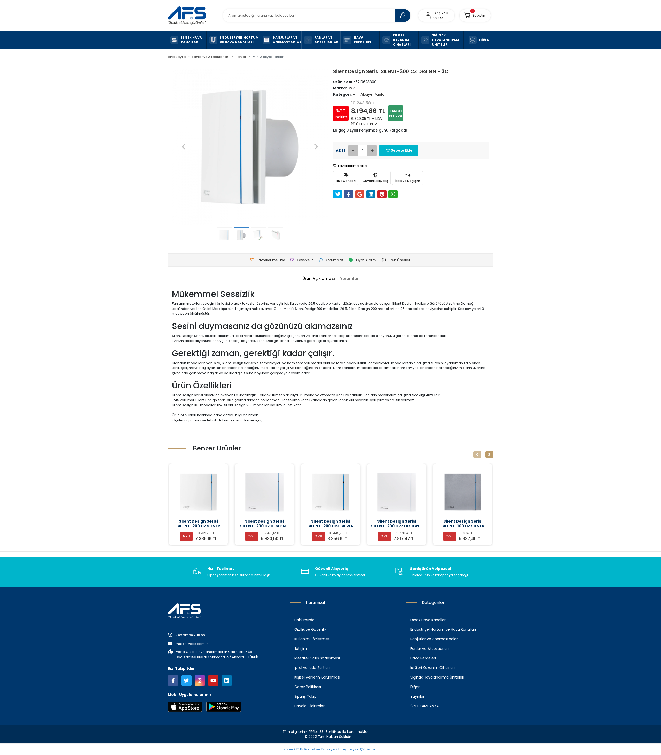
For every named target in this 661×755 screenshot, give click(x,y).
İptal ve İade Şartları (312, 667)
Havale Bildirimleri (309, 705)
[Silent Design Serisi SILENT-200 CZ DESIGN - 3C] (264, 492)
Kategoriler (433, 602)
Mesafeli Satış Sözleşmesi (317, 658)
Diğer (415, 686)
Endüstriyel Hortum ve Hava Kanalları (443, 629)
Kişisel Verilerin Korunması (317, 677)
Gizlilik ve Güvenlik (310, 629)
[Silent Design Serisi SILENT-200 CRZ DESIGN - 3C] (396, 492)
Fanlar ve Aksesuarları (429, 648)
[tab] (318, 278)
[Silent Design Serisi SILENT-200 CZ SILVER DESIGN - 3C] (198, 492)
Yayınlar (417, 696)
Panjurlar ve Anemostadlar (434, 639)
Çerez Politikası (307, 686)
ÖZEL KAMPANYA (424, 705)
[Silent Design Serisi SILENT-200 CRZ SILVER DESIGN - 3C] (330, 492)
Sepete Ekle (401, 150)
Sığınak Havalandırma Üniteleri (437, 677)
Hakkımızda (304, 619)
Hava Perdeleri (423, 658)
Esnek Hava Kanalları (428, 619)
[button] (475, 15)
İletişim (300, 648)
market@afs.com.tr (192, 643)
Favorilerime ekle (352, 165)
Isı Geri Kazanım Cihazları (432, 667)
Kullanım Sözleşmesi (312, 639)
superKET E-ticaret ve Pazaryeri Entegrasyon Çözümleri (330, 749)
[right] (489, 454)
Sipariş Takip (305, 696)
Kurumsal (315, 602)
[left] (477, 454)
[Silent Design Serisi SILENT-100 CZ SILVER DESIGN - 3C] (463, 492)
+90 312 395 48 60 (190, 635)
